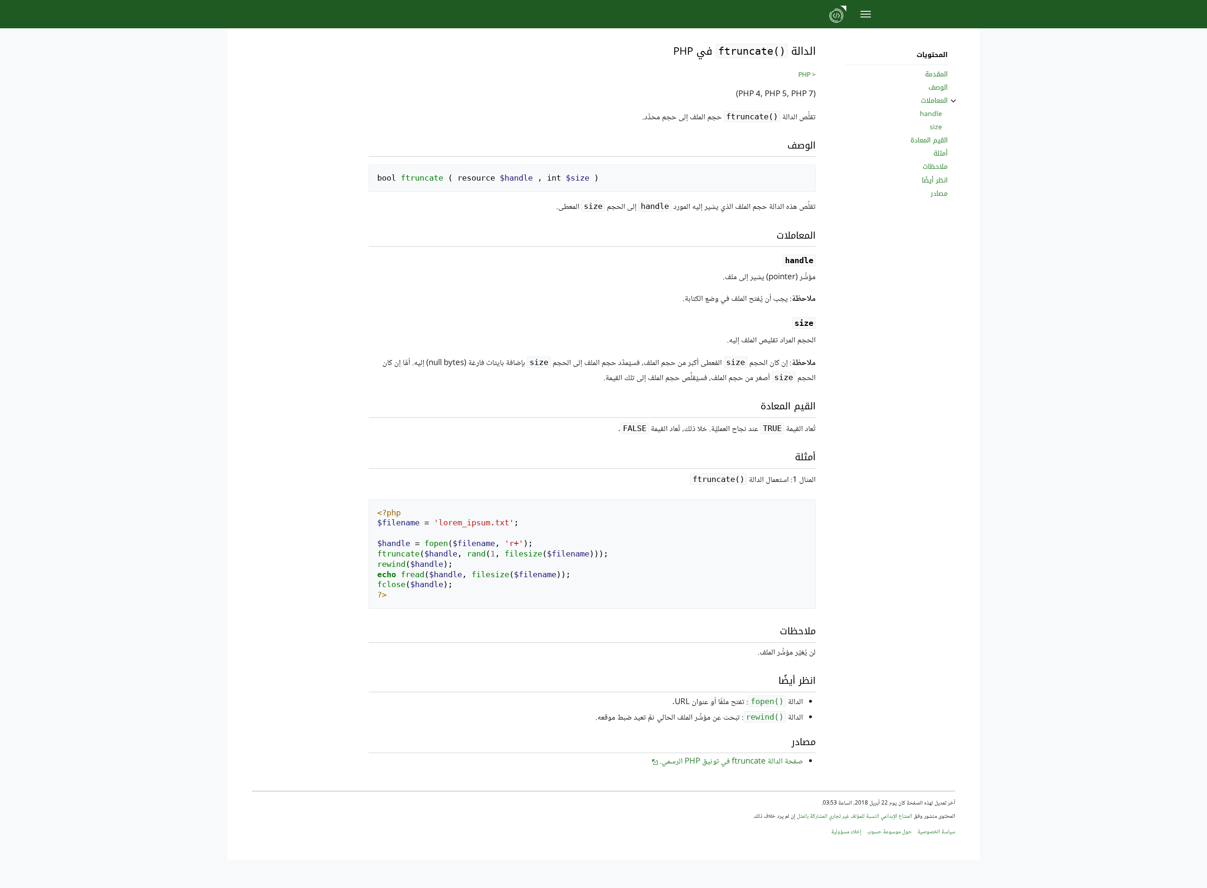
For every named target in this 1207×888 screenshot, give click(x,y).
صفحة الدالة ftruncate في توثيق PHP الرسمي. (731, 762)
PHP (804, 75)
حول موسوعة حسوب (889, 832)
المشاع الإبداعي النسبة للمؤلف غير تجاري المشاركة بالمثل (854, 817)
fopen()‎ (767, 701)
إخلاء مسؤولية (846, 832)
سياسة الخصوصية (936, 832)
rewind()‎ (765, 717)
